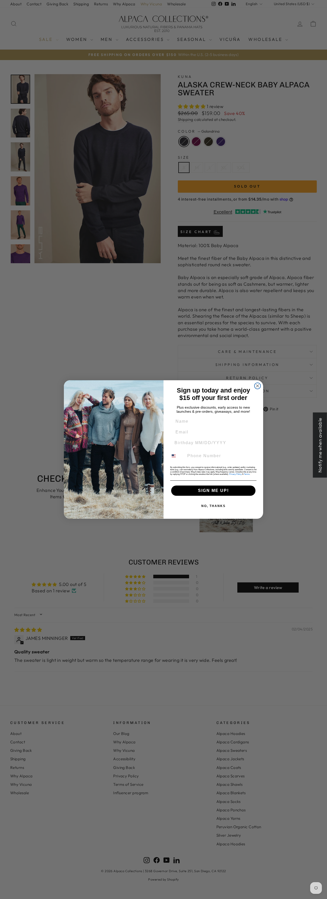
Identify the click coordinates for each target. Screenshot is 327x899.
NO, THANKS (213, 506)
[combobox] (177, 456)
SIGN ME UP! (213, 490)
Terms (247, 474)
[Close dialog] (257, 386)
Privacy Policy (235, 474)
